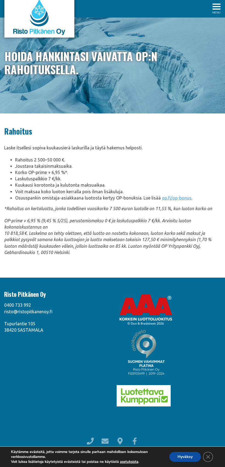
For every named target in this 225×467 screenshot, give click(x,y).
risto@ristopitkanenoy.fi (28, 311)
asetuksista (129, 461)
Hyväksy (185, 456)
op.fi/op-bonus (177, 197)
